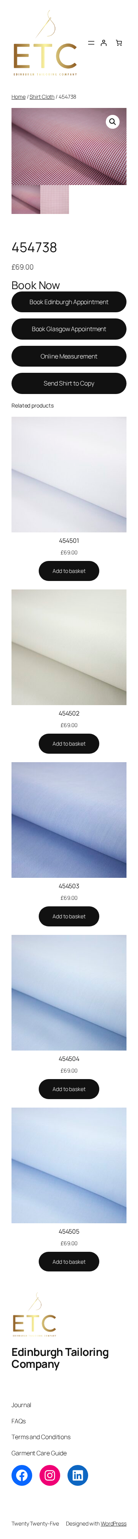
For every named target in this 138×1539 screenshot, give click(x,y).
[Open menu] (91, 42)
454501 (69, 540)
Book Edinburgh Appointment (69, 302)
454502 (69, 713)
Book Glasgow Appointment (69, 329)
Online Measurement (69, 356)
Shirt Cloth (42, 96)
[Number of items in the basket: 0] (119, 43)
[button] (113, 122)
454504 (69, 1058)
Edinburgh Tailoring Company (60, 1357)
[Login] (103, 43)
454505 (69, 1231)
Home (19, 96)
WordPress (114, 1523)
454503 (69, 885)
